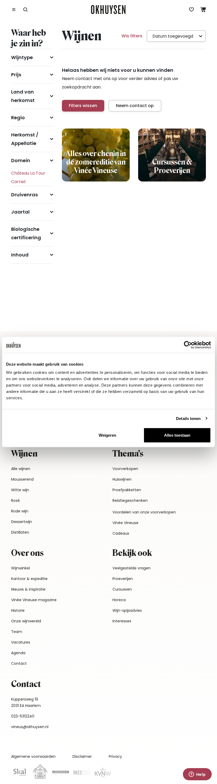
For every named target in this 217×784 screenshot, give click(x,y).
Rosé (15, 500)
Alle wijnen (20, 468)
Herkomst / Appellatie (24, 139)
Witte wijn (20, 490)
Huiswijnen (122, 479)
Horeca (119, 600)
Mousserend (22, 479)
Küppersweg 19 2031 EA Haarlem (26, 702)
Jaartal (20, 212)
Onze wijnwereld (26, 621)
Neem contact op (135, 106)
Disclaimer (82, 756)
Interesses (121, 621)
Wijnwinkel (20, 568)
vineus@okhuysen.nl (29, 726)
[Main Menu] (13, 9)
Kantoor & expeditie (29, 578)
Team (16, 631)
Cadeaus (120, 533)
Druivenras (24, 194)
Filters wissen (83, 106)
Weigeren (107, 435)
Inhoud (20, 254)
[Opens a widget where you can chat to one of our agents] (197, 774)
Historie (18, 610)
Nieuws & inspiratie (28, 589)
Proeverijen (122, 578)
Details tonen (188, 418)
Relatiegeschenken (130, 500)
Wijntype (22, 57)
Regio (18, 117)
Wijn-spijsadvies (127, 610)
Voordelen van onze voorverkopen (144, 512)
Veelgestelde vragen (131, 568)
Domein (20, 160)
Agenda (18, 652)
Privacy (115, 756)
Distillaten (20, 532)
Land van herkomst (23, 96)
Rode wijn (19, 511)
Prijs (16, 74)
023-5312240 (22, 716)
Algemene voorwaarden (33, 756)
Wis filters (131, 36)
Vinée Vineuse (125, 522)
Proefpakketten (126, 490)
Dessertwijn (21, 521)
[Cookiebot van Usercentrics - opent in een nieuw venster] (188, 345)
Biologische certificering (26, 233)
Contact (19, 663)
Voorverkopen (125, 468)
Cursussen (122, 589)
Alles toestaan (177, 435)
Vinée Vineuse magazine (34, 600)
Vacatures (20, 642)
